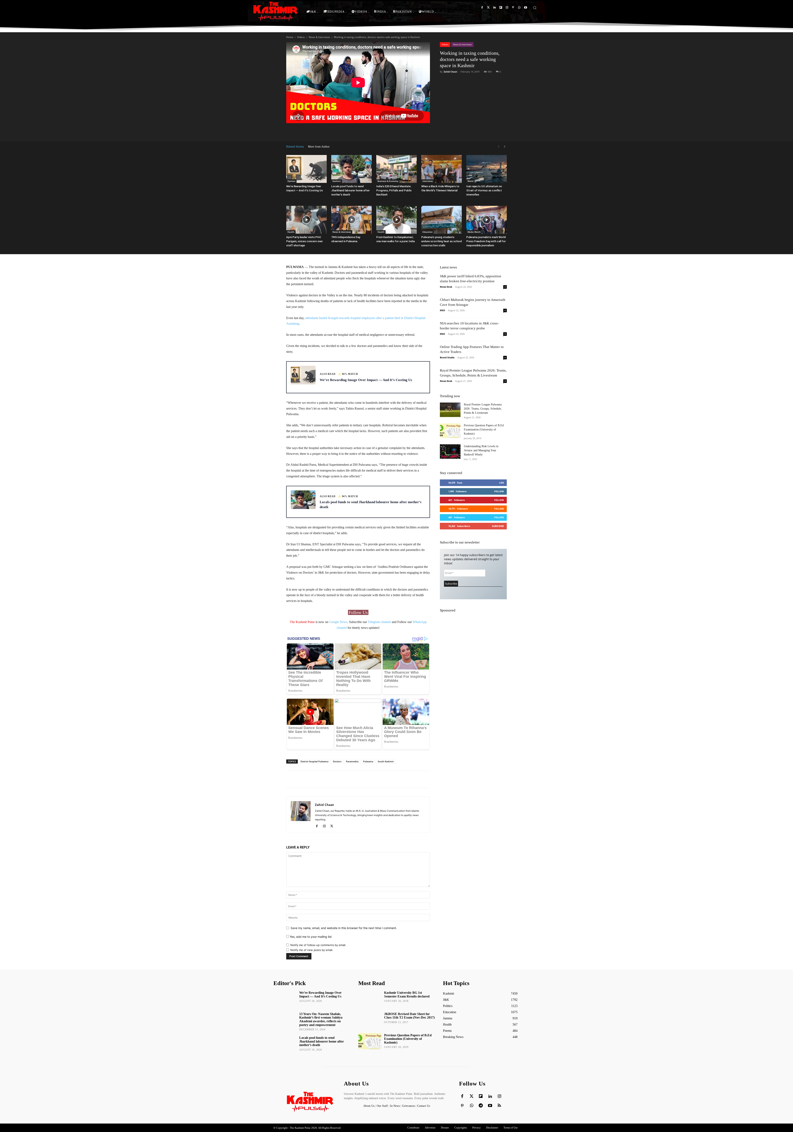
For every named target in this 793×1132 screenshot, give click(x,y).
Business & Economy (388, 181)
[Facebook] (482, 7)
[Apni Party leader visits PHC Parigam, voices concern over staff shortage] (306, 220)
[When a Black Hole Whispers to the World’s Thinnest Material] (441, 169)
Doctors (337, 761)
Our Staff (382, 1105)
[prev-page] (498, 146)
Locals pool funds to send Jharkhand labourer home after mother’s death (350, 190)
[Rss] (499, 1106)
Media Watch (474, 231)
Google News (338, 622)
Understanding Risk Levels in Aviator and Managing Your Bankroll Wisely (481, 450)
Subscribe (498, 526)
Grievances (408, 1105)
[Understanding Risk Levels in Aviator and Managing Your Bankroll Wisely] (450, 451)
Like (501, 482)
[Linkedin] (494, 7)
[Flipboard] (500, 7)
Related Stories (295, 146)
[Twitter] (488, 7)
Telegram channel (379, 622)
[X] (333, 826)
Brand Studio (447, 357)
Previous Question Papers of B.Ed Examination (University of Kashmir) (484, 429)
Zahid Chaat (450, 71)
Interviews (428, 181)
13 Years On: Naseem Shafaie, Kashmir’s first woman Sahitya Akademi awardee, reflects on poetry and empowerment (320, 1019)
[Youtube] (525, 7)
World (470, 181)
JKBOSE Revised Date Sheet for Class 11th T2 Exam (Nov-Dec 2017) (409, 1015)
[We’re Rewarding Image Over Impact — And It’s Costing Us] (306, 169)
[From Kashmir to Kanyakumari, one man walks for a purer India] (396, 220)
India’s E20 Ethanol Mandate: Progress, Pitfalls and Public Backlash (394, 190)
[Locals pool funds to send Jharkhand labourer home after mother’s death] (351, 169)
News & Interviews (319, 37)
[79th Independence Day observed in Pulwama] (351, 220)
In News (395, 1105)
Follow (499, 491)
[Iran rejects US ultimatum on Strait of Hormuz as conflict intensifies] (486, 169)
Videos (301, 37)
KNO (442, 310)
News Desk (446, 286)
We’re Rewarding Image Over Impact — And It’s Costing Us (320, 994)
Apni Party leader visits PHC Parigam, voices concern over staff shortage (304, 241)
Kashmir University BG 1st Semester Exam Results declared (407, 994)
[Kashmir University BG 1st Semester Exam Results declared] (369, 998)
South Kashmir (386, 761)
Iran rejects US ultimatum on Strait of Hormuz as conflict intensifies (484, 190)
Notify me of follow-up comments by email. (318, 945)
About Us (369, 1105)
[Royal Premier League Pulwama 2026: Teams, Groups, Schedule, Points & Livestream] (450, 410)
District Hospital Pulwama (314, 761)
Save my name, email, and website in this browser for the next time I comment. (344, 928)
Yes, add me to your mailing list (310, 936)
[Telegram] (481, 1106)
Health (290, 231)
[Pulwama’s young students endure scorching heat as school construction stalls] (441, 220)
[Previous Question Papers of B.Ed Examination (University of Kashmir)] (450, 430)
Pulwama (368, 761)
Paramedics (352, 761)
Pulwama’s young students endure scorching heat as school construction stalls (441, 241)
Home (289, 37)
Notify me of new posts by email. (311, 950)
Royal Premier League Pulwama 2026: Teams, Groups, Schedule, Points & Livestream (483, 408)
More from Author (319, 146)
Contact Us (423, 1105)
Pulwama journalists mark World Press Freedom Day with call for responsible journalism (486, 241)
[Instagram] (506, 7)
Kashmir (336, 181)
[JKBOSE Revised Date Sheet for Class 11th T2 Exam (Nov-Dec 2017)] (369, 1020)
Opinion (291, 181)
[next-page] (505, 146)
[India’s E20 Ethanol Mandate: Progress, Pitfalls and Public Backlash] (396, 169)
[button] (534, 7)
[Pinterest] (513, 7)
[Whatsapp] (519, 7)
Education (427, 231)
